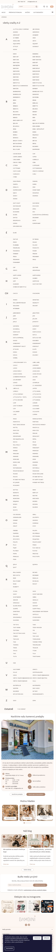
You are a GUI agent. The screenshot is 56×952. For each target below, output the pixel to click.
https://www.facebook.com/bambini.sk (29, 925)
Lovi (14, 409)
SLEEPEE (15, 609)
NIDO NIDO (36, 499)
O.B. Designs (17, 515)
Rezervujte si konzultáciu (36, 794)
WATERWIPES (36, 686)
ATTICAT (15, 47)
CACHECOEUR (17, 154)
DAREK (34, 184)
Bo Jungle (16, 126)
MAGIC (15, 419)
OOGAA (15, 523)
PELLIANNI (16, 536)
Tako (34, 625)
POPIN (15, 554)
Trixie (15, 648)
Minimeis (35, 454)
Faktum (15, 239)
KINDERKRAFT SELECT (19, 346)
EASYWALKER (17, 206)
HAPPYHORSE (36, 275)
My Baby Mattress (19, 480)
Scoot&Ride (17, 597)
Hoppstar (36, 281)
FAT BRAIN (35, 239)
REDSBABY (36, 575)
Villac (15, 672)
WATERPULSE (17, 686)
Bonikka (15, 138)
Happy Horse (17, 275)
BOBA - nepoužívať (38, 129)
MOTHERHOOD (17, 468)
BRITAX (35, 141)
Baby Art (16, 57)
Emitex (15, 218)
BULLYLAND (16, 149)
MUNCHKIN (36, 471)
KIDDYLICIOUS (37, 332)
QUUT (14, 567)
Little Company (18, 394)
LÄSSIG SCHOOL (17, 374)
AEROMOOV (36, 32)
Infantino (36, 300)
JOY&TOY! (35, 322)
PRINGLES (16, 557)
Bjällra (15, 123)
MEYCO (15, 442)
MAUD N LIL (36, 428)
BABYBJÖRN (16, 66)
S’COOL (15, 591)
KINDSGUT (36, 346)
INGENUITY (36, 303)
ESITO (34, 221)
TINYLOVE (16, 639)
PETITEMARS (36, 536)
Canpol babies (17, 157)
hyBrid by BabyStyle (19, 287)
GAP (14, 268)
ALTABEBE (16, 38)
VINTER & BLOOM (38, 672)
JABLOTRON (36, 313)
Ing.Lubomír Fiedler (19, 303)
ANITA (34, 41)
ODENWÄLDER (17, 517)
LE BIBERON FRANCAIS (19, 377)
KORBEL (15, 358)
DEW (34, 187)
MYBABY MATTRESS (38, 483)
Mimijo (35, 445)
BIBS (34, 118)
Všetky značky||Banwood (41, 675)
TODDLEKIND (36, 639)
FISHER (35, 251)
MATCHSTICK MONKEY (39, 425)
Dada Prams (17, 181)
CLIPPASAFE (36, 165)
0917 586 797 (9, 788)
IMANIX (15, 300)
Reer (14, 578)
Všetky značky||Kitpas (40, 678)
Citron (15, 165)
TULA (34, 654)
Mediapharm (17, 436)
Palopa (35, 531)
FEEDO (15, 242)
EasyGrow (36, 203)
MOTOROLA (36, 468)
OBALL (34, 515)
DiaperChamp (17, 190)
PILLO (14, 545)
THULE (34, 633)
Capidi (34, 157)
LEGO (34, 380)
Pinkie (34, 545)
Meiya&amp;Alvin (18, 439)
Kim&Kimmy (16, 344)
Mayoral (16, 433)
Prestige (35, 554)
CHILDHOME (36, 293)
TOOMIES (15, 645)
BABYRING (16, 80)
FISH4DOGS (16, 251)
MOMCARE (16, 459)
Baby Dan (16, 60)
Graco (15, 270)
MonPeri (35, 462)
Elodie (15, 215)
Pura (14, 559)
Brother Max (17, 147)
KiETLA (35, 335)
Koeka (15, 352)
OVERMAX (35, 523)
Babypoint (36, 77)
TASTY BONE (16, 628)
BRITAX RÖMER (17, 144)
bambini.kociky (26, 925)
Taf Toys (16, 625)
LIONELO (15, 391)
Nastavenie (9, 948)
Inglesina (16, 306)
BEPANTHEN (16, 115)
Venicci (35, 669)
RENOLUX (35, 578)
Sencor (15, 600)
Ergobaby (36, 218)
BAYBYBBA (36, 97)
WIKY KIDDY (36, 688)
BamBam (35, 89)
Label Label (36, 362)
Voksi (15, 675)
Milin (34, 442)
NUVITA (15, 510)
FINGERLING (16, 248)
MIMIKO (15, 448)
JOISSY (15, 319)
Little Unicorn (18, 400)
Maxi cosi (16, 431)
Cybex (15, 177)
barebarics (16, 97)
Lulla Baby (36, 409)
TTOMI (34, 651)
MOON (15, 465)
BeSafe (35, 115)
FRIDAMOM (16, 260)
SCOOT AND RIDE (37, 594)
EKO (34, 212)
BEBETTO (35, 106)
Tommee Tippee (37, 642)
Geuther (35, 268)
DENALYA (15, 187)
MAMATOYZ (16, 422)
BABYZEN (15, 89)
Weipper (15, 688)
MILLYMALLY (16, 445)
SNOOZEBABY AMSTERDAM (40, 612)
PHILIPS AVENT (37, 542)
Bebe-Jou (35, 103)
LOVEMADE (36, 406)
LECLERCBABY (17, 380)
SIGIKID (35, 603)
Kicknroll (16, 329)
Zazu (14, 701)
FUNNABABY (16, 262)
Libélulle (16, 388)
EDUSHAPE (16, 209)
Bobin (34, 132)
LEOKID (15, 383)
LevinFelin (36, 383)
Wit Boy (35, 691)
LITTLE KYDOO (37, 397)
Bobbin (15, 132)
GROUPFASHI (36, 270)
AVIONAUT (36, 47)
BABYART (35, 63)
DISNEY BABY (36, 190)
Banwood (36, 94)
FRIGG (34, 260)
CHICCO (15, 293)
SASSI (34, 591)
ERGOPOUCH (16, 221)
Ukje (14, 663)
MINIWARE (36, 457)
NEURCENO (16, 499)
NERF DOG (16, 496)
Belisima (15, 112)
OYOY (34, 526)
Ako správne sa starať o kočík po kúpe (14, 850)
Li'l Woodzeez (17, 386)
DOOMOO (35, 196)
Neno (34, 490)
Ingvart (35, 306)
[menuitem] (15, 12)
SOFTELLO (35, 615)
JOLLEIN (35, 319)
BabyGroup (36, 68)
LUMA (14, 415)
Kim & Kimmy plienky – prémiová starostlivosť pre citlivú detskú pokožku (40, 850)
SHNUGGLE (16, 603)
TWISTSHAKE (36, 657)
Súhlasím (46, 938)
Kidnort (15, 335)
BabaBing (35, 54)
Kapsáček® (36, 326)
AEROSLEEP (16, 35)
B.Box (14, 54)
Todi (14, 642)
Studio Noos (37, 617)
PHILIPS (15, 542)
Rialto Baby (17, 581)
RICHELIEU (36, 581)
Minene (15, 451)
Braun (35, 138)
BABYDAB (35, 66)
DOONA (15, 199)
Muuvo (15, 477)
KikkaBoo (36, 341)
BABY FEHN (16, 63)
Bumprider (36, 149)
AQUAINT (35, 44)
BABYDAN (16, 68)
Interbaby (16, 309)
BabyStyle (16, 83)
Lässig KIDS (36, 371)
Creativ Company (38, 171)
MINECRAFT (36, 448)
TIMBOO (15, 636)
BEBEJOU (15, 106)
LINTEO (35, 388)
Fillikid (35, 245)
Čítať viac (6, 864)
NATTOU (15, 490)
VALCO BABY (16, 669)
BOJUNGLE (35, 135)
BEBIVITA (15, 109)
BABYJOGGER (36, 71)
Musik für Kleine (38, 474)
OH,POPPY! (36, 517)
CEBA (34, 163)
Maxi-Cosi (36, 431)
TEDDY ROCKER (37, 628)
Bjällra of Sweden (38, 123)
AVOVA (15, 50)
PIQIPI (14, 548)
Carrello (36, 160)
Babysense (36, 80)
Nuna (14, 507)
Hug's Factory (37, 284)
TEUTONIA (16, 630)
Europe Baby (36, 223)
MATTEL (15, 428)
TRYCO (15, 651)
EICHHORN (16, 212)
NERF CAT (35, 493)
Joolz (15, 322)
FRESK (15, 257)
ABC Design (36, 29)
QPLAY (15, 565)
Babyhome (16, 71)
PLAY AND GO (36, 548)
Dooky (15, 196)
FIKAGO (35, 242)
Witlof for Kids (18, 694)
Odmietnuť (37, 938)
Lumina (35, 415)
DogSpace (36, 193)
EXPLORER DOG (17, 226)
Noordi (35, 501)
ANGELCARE (16, 41)
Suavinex (16, 620)
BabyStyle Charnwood (20, 86)
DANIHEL (35, 181)
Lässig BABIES (37, 368)
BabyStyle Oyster (38, 86)
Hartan (15, 278)
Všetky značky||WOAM (20, 681)
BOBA (14, 129)
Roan (14, 584)
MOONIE (35, 465)
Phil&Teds (36, 539)
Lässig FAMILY (17, 371)
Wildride (16, 691)
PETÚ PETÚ (16, 539)
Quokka (35, 565)
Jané (14, 316)
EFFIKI (34, 209)
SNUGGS (15, 615)
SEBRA (34, 597)
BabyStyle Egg (37, 83)
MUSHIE (15, 474)
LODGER (35, 403)
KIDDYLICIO (16, 332)
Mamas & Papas (37, 419)
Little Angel (37, 391)
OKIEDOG (35, 520)
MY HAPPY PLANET (38, 480)
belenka (35, 109)
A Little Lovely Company (21, 29)
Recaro (35, 572)
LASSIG (15, 368)
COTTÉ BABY (16, 168)
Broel (34, 144)
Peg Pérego (36, 533)
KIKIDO (15, 341)
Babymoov (36, 74)
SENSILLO (35, 600)
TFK (34, 630)
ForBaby (15, 254)
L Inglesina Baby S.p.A (19, 362)
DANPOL (15, 184)
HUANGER (16, 284)
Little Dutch (37, 394)
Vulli (34, 681)
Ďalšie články (27, 870)
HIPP (14, 281)
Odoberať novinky (40, 885)
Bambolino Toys (38, 92)
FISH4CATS (36, 248)
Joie (34, 316)
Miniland (16, 454)
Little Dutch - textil (20, 397)
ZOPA (34, 701)
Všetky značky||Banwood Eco (22, 678)
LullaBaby (16, 412)
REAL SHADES (17, 572)
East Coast (16, 203)
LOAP (14, 403)
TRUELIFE (35, 648)
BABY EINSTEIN (37, 60)
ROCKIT (35, 584)
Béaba (34, 100)
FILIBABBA (16, 245)
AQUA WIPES (16, 44)
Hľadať (36, 6)
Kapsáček (16, 326)
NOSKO (15, 504)
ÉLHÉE (15, 233)
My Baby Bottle (38, 477)
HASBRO (35, 278)
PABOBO (15, 531)
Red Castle (16, 575)
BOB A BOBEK (36, 126)
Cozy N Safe (16, 171)
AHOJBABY (35, 35)
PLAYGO (35, 551)
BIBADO (15, 118)
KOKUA (15, 355)
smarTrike (16, 612)
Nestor (35, 496)
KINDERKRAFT (37, 344)
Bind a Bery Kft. (18, 120)
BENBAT (35, 112)
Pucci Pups (36, 557)
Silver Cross (17, 606)
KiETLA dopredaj (18, 338)
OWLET (15, 526)
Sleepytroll (37, 609)
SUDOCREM (36, 620)
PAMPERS (15, 533)
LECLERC (35, 377)
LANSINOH (36, 365)
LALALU (15, 365)
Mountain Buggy (18, 471)
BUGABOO (35, 147)
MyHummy (16, 485)
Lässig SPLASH (37, 374)
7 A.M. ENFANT (21, 709)
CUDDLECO (16, 174)
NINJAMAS (16, 501)
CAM (34, 154)
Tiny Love (36, 636)
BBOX (14, 100)
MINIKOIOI (35, 451)
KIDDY (34, 329)
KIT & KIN (16, 349)
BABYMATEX (16, 74)
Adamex (15, 32)
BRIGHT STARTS (17, 141)
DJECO (15, 193)
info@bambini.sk (18, 788)
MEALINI (35, 433)
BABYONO (16, 77)
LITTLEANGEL (36, 400)
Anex (34, 38)
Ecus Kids (36, 206)
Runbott (16, 587)
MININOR (15, 457)
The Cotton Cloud (19, 633)
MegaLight (36, 436)
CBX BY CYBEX (17, 163)
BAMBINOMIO (17, 92)
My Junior (16, 483)
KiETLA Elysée (37, 338)
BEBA (14, 103)
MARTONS (35, 422)
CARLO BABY (16, 160)
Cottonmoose (37, 168)
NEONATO (16, 493)
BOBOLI (15, 135)
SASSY (15, 594)
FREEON (35, 254)
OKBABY (15, 520)
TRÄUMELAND (37, 645)
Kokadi (35, 352)
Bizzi (34, 120)
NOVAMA (35, 504)
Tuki (14, 654)
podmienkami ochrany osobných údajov (35, 890)
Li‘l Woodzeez (37, 386)
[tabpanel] (10, 812)
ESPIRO (15, 223)
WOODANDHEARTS (38, 694)
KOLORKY (35, 355)
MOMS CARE (16, 462)
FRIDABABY (36, 257)
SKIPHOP (35, 606)
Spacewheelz (17, 617)
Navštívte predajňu (17, 794)
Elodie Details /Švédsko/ (40, 215)
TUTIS (15, 657)
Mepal (34, 439)
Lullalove (36, 412)
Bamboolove (17, 94)
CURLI (34, 174)
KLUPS (34, 349)
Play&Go (16, 551)
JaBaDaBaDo (16, 313)
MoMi (34, 459)
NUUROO (35, 507)
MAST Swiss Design (19, 425)
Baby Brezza (36, 57)
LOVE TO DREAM (17, 406)
